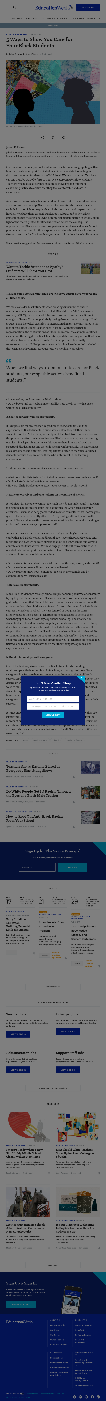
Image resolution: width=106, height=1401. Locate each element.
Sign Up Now (53, 715)
